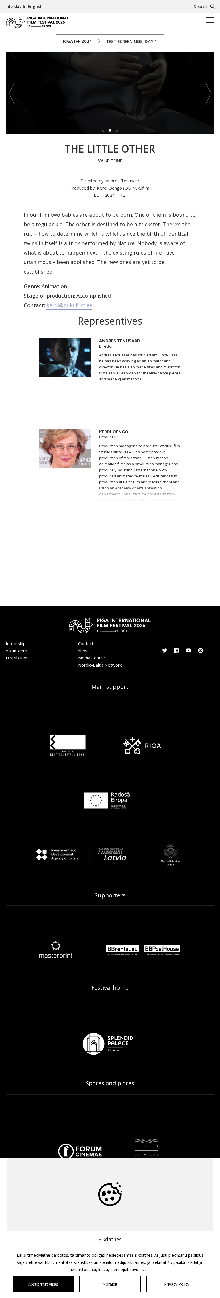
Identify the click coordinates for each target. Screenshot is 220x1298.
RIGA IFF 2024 (77, 41)
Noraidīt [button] (110, 1284)
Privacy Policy (176, 1284)
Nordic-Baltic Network (100, 665)
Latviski (11, 6)
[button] (12, 93)
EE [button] (97, 195)
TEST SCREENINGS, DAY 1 (131, 41)
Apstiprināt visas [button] (43, 1284)
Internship (16, 643)
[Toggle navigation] (210, 20)
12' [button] (124, 195)
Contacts (87, 643)
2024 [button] (110, 195)
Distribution (17, 658)
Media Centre (91, 658)
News (84, 650)
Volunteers (16, 650)
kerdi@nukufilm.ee (69, 305)
